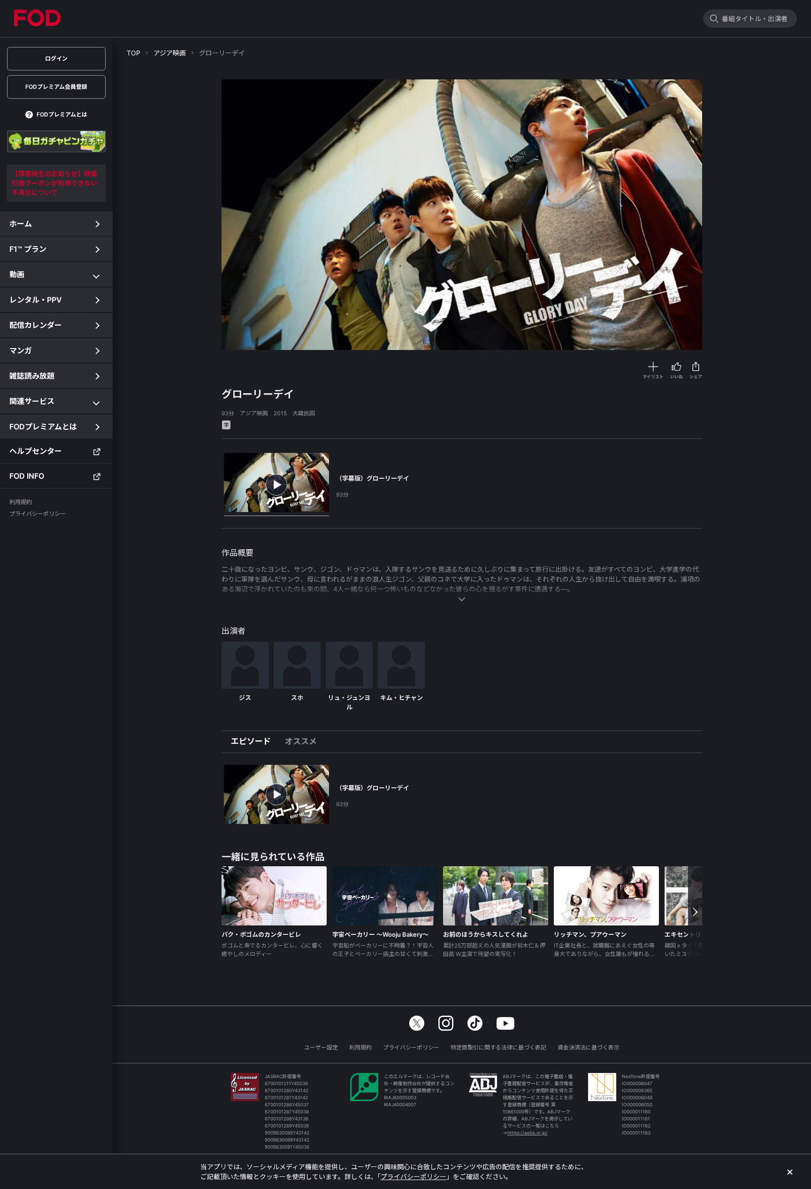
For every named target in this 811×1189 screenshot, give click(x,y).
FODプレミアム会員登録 (56, 86)
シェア (695, 376)
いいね (676, 376)
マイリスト (653, 376)
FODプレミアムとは (62, 114)
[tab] (254, 742)
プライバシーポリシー (411, 1047)
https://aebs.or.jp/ (527, 1132)
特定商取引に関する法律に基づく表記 (498, 1047)
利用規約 (360, 1047)
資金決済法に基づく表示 (589, 1047)
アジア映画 (169, 53)
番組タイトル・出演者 (755, 19)
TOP (133, 53)
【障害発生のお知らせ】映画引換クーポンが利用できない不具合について (54, 183)
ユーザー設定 (321, 1047)
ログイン (56, 58)
